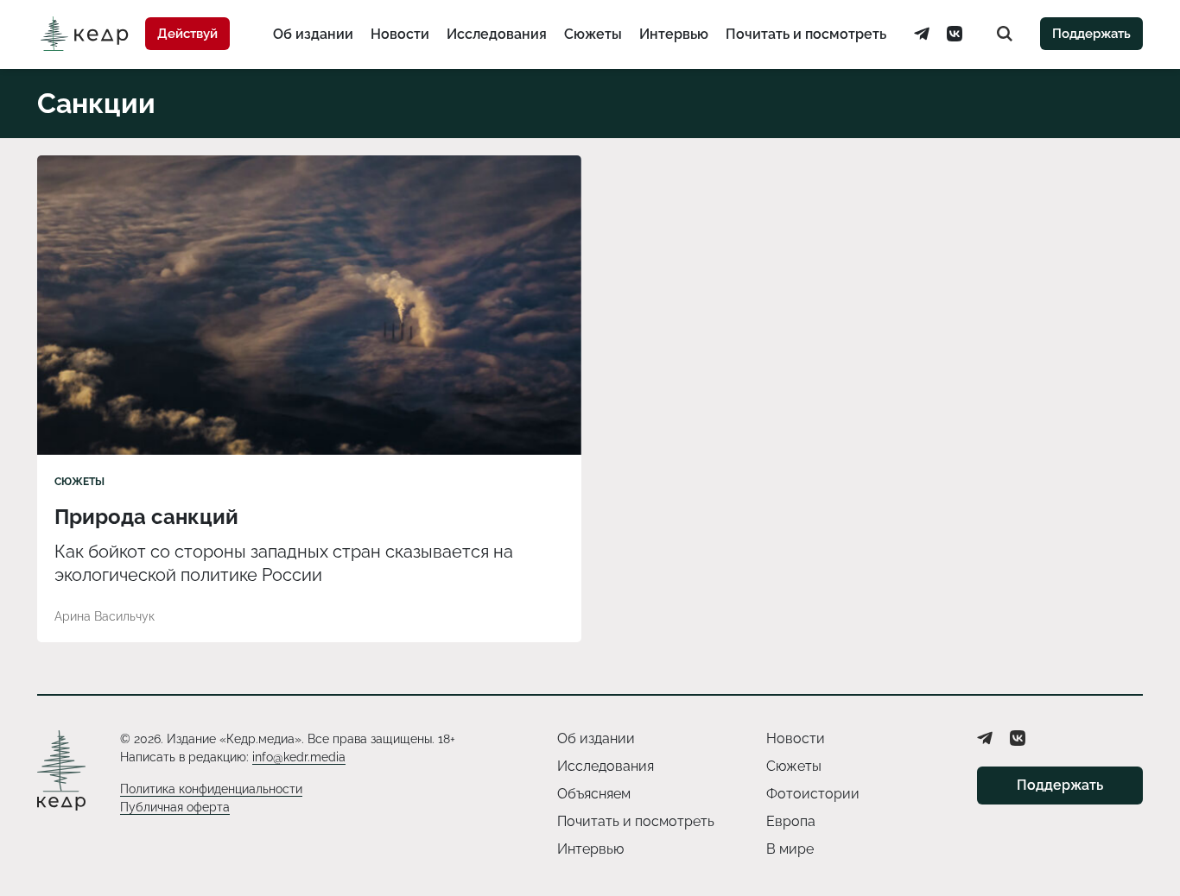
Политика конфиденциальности (211, 789)
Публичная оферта (175, 807)
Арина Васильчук (104, 616)
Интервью (673, 34)
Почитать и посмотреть (806, 34)
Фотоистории (813, 794)
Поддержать (1091, 33)
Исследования (497, 34)
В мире (790, 849)
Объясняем (594, 794)
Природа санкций (146, 516)
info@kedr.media (299, 757)
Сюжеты (593, 34)
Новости (400, 34)
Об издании (313, 34)
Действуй (187, 33)
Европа (790, 821)
